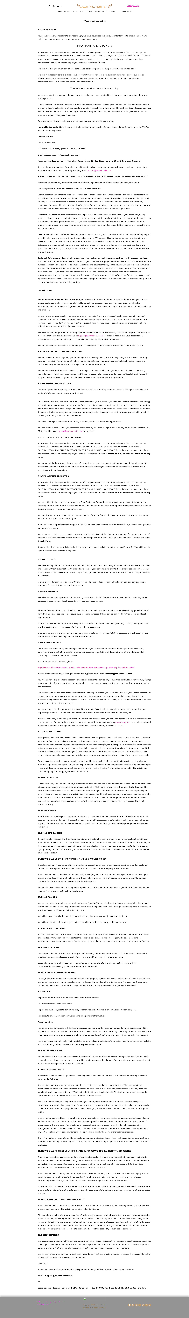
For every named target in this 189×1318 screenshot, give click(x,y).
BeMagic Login (133, 5)
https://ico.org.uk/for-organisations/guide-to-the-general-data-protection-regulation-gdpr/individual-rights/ (86, 667)
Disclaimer (40, 1302)
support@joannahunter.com (99, 170)
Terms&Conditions (43, 1304)
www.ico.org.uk (122, 722)
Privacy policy (51, 1302)
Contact (61, 1302)
